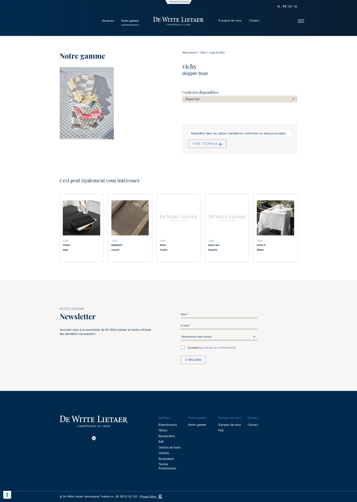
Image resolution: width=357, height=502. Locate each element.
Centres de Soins (170, 447)
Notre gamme (130, 21)
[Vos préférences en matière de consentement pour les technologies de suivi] (7, 495)
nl (279, 6)
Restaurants (167, 436)
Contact (254, 21)
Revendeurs (166, 459)
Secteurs (108, 21)
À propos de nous (230, 21)
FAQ (221, 430)
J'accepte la (211, 347)
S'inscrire (193, 360)
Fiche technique (206, 144)
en (290, 6)
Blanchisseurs (168, 425)
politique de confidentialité (219, 347)
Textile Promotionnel (167, 466)
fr (284, 6)
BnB (161, 442)
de (295, 6)
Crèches (164, 453)
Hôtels (163, 430)
